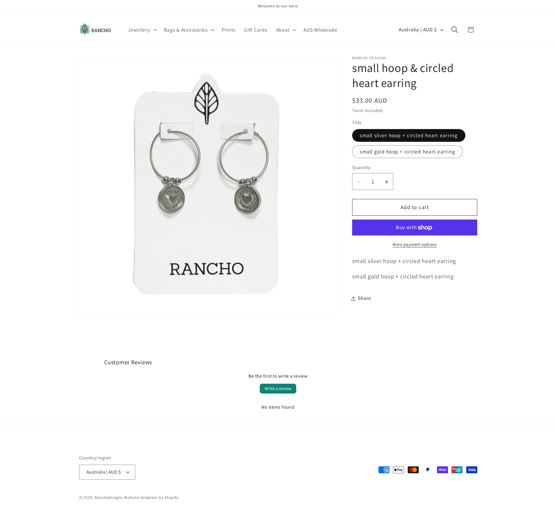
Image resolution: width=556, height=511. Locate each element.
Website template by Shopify (151, 497)
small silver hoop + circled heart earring (409, 135)
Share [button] (364, 298)
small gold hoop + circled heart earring (407, 151)
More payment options (415, 244)
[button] (142, 29)
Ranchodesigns (109, 497)
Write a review (278, 388)
